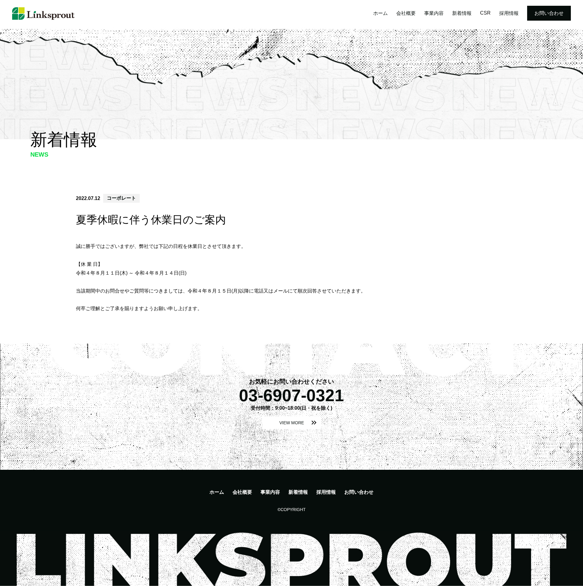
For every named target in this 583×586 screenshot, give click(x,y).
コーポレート (121, 198)
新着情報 (462, 13)
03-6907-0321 (291, 395)
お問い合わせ (549, 13)
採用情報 (509, 13)
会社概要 (406, 13)
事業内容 (434, 13)
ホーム (380, 13)
